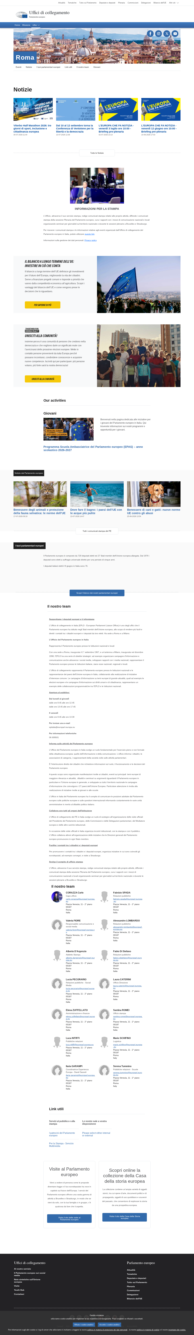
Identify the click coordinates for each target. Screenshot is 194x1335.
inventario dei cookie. (177, 1330)
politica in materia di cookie (148, 1330)
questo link (89, 234)
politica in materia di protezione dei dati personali (107, 1330)
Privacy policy (91, 240)
